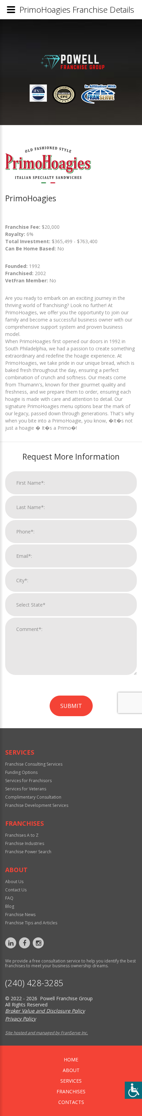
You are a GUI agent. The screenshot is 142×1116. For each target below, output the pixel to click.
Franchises (71, 1091)
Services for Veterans (25, 789)
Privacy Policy (20, 1018)
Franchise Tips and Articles (31, 923)
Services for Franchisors (28, 781)
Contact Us (16, 890)
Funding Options (21, 772)
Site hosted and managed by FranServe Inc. (46, 1033)
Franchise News (20, 914)
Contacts (71, 1102)
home (71, 1059)
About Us (14, 881)
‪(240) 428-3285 (34, 983)
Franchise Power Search (28, 852)
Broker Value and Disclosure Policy (45, 1010)
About (71, 1070)
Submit (71, 706)
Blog (9, 906)
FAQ (9, 898)
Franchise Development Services (36, 805)
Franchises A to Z (22, 835)
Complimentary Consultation (33, 797)
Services (71, 1081)
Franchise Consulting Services (33, 764)
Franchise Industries (24, 843)
